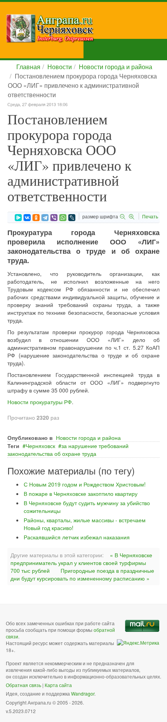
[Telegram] (45, 217)
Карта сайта (58, 685)
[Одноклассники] (36, 217)
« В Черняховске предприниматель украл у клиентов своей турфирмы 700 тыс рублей (81, 562)
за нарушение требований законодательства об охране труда (68, 449)
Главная (28, 66)
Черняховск (40, 446)
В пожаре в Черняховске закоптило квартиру (80, 493)
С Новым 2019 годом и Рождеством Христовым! (85, 484)
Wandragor (82, 693)
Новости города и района (115, 66)
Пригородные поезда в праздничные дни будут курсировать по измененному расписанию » (82, 574)
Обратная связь (23, 685)
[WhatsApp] (62, 217)
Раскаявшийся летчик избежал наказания (77, 537)
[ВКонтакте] (27, 217)
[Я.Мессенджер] (18, 217)
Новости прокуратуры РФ (39, 402)
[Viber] (53, 217)
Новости (59, 66)
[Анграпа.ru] (86, 28)
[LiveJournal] (71, 217)
